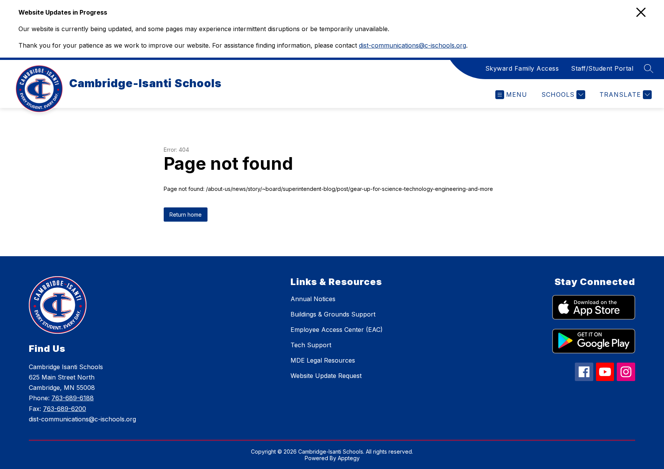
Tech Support (310, 345)
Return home (185, 214)
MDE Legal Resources (322, 360)
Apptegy (349, 458)
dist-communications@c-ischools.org (412, 45)
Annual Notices (312, 299)
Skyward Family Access (522, 68)
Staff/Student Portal (602, 68)
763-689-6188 (72, 398)
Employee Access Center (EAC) (336, 329)
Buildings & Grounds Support (332, 314)
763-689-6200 (64, 409)
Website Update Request (326, 376)
